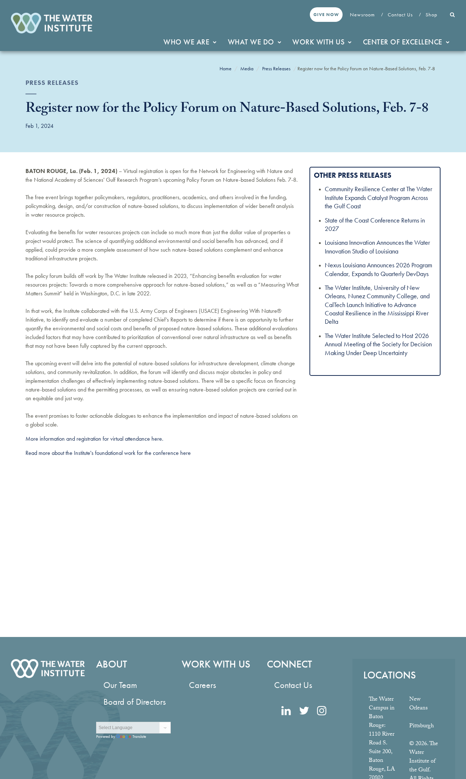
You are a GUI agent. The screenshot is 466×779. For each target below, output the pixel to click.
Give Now (326, 14)
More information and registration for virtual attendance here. (94, 438)
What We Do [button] (251, 42)
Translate (139, 736)
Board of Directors (134, 701)
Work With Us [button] (318, 42)
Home (226, 68)
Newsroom (363, 14)
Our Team (120, 685)
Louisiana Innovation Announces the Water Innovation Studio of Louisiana (377, 246)
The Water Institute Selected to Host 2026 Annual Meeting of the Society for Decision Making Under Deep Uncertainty (378, 344)
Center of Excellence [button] (402, 42)
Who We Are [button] (186, 42)
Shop (432, 14)
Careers (202, 685)
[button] (452, 14)
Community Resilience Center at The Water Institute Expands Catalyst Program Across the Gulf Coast (378, 197)
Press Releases (276, 68)
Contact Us (401, 14)
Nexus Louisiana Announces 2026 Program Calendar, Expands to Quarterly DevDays (378, 269)
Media (246, 68)
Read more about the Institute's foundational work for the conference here (108, 453)
